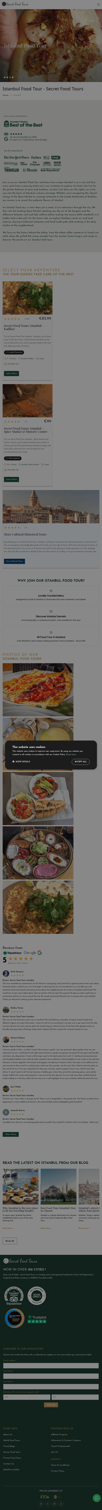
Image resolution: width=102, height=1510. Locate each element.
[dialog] (51, 755)
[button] (21, 762)
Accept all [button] (81, 762)
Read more (71, 755)
